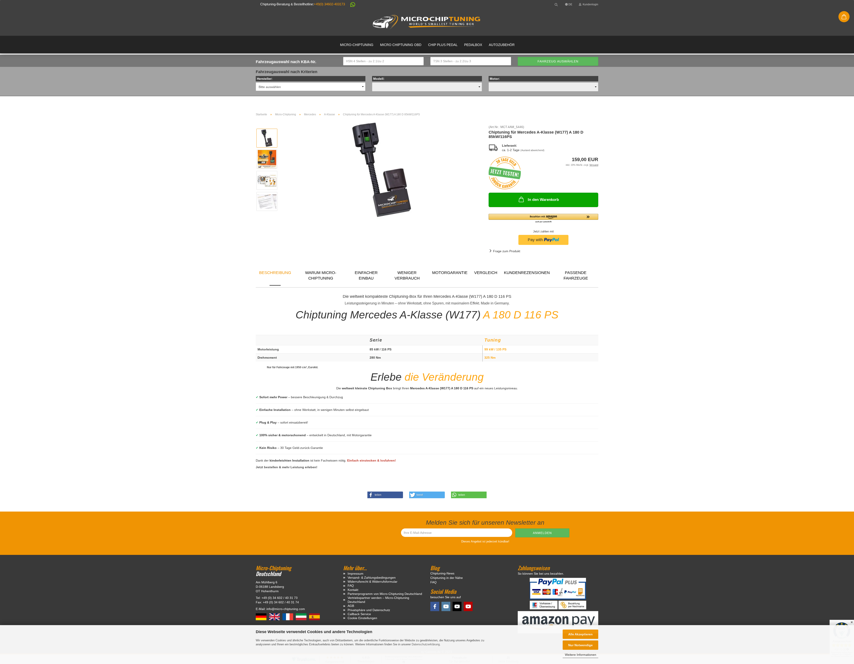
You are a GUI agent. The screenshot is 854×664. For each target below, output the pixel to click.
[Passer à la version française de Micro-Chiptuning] (288, 616)
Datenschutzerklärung (426, 644)
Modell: (379, 78)
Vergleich (485, 272)
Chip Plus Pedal (442, 45)
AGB (351, 606)
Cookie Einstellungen (362, 618)
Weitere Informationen (580, 654)
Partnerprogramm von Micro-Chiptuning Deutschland (385, 594)
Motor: (495, 78)
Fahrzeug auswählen (558, 61)
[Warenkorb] (844, 16)
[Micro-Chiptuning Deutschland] (427, 22)
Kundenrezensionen (527, 272)
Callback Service (359, 614)
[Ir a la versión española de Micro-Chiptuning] (314, 616)
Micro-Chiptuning (356, 45)
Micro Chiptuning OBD (400, 45)
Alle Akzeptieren (580, 634)
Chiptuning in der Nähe (446, 578)
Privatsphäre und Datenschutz (369, 610)
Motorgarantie (449, 272)
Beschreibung (275, 272)
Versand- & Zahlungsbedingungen (372, 577)
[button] (350, 5)
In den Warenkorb (543, 200)
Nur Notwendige (580, 645)
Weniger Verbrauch (407, 275)
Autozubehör (502, 45)
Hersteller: (264, 78)
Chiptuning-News (442, 573)
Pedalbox (473, 45)
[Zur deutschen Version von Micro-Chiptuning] (261, 616)
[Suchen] (556, 4)
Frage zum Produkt (506, 251)
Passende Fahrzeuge (576, 275)
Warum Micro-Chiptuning (320, 275)
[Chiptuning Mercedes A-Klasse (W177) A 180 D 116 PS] (381, 169)
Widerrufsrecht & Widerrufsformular (372, 581)
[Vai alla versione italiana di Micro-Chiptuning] (301, 616)
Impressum (355, 573)
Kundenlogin (589, 4)
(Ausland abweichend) (532, 150)
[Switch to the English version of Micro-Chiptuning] (275, 616)
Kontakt (353, 590)
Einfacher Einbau (366, 275)
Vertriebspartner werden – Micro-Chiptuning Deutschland (378, 600)
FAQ (351, 585)
